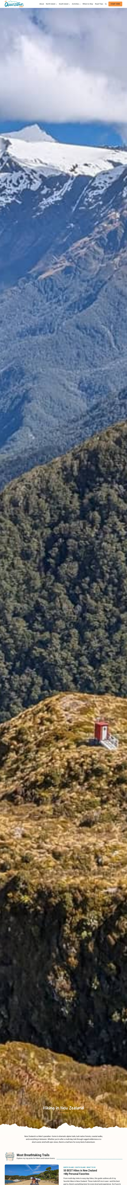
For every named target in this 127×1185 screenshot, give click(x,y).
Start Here (115, 4)
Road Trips (99, 4)
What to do (91, 1167)
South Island (80, 1167)
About (41, 4)
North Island (69, 1167)
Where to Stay (88, 4)
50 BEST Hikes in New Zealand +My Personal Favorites (80, 1172)
